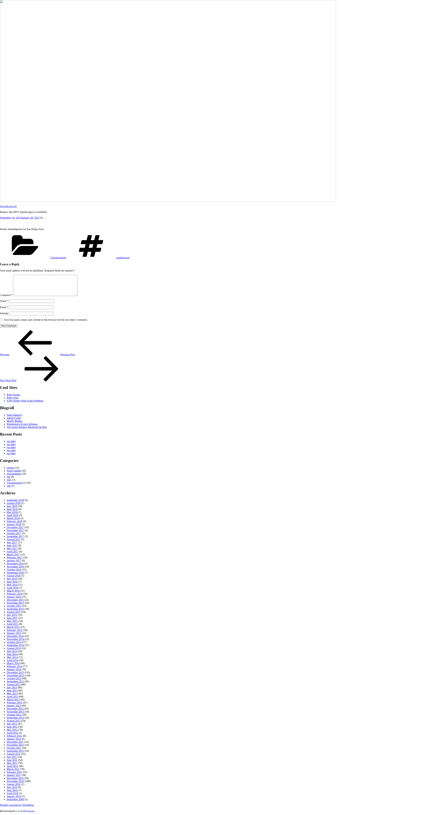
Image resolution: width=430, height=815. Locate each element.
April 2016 (12, 587)
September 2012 (15, 717)
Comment (6, 295)
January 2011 (14, 775)
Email (4, 307)
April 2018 (12, 515)
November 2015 (15, 602)
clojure (10, 467)
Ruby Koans (13, 394)
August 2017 (13, 539)
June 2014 (12, 654)
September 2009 (15, 799)
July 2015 (12, 615)
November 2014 (15, 639)
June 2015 (12, 618)
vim (9, 485)
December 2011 (15, 741)
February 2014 (14, 666)
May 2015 (12, 621)
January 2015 (14, 633)
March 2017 (13, 554)
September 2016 (15, 572)
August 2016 (13, 575)
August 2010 (13, 784)
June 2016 (12, 581)
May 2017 (12, 548)
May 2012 (12, 729)
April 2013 (12, 696)
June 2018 (12, 509)
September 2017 (15, 536)
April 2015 (12, 624)
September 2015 (15, 608)
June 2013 (12, 690)
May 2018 (12, 512)
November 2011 (15, 744)
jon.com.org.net (8, 206)
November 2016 (15, 566)
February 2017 (14, 557)
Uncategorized (58, 257)
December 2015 (15, 599)
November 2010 (15, 781)
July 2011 (12, 757)
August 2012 (13, 720)
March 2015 (13, 627)
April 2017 (12, 551)
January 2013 (14, 705)
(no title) (11, 441)
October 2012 (14, 714)
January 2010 (14, 796)
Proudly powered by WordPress (17, 805)
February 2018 (14, 521)
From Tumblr (14, 470)
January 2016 (14, 596)
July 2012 (12, 723)
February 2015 (14, 630)
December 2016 (15, 563)
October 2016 (14, 569)
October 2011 (14, 747)
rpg (8, 476)
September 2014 (15, 645)
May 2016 (12, 584)
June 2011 (12, 760)
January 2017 (14, 560)
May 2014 (12, 657)
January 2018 (14, 524)
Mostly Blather (15, 421)
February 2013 (14, 702)
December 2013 (15, 672)
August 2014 (13, 648)
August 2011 (13, 754)
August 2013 (13, 684)
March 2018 (13, 518)
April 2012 (12, 732)
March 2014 (13, 663)
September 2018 (15, 500)
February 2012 (14, 735)
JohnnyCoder (14, 418)
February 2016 (14, 593)
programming (14, 473)
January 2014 (14, 669)
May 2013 (12, 693)
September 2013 (15, 681)
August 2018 (13, 503)
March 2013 (13, 699)
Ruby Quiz (12, 397)
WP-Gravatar (28, 811)
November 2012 (15, 711)
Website (4, 313)
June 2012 (12, 726)
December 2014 (15, 636)
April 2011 (12, 766)
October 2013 (14, 678)
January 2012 (14, 738)
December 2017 (15, 527)
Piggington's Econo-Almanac (22, 424)
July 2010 (12, 787)
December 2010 (15, 778)
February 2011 (14, 772)
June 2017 (12, 545)
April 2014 (12, 660)
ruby (9, 479)
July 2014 (12, 651)
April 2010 (12, 793)
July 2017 (12, 542)
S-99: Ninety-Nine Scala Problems (25, 400)
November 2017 (15, 530)
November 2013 (15, 675)
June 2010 (12, 790)
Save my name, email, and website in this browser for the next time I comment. (46, 319)
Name (4, 301)
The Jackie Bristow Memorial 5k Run (27, 427)
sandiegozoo (123, 257)
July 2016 (12, 578)
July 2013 (12, 687)
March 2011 (13, 769)
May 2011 (12, 763)
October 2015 (14, 605)
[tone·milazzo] (14, 415)
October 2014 (14, 642)
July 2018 (12, 506)
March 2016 (13, 590)
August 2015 (13, 611)
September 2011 (15, 751)
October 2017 (14, 533)
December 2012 (15, 708)
